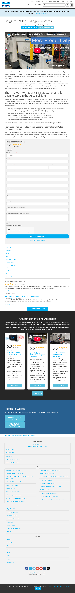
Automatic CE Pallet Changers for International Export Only (19, 477)
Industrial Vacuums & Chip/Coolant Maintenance (54, 476)
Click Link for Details (41, 13)
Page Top (43, 573)
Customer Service (11, 259)
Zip (7, 195)
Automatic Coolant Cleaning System (50, 486)
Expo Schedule (10, 262)
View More (37, 393)
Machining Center (11, 265)
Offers (9, 549)
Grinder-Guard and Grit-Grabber (49, 496)
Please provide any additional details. (18, 213)
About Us (37, 1)
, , (37, 445)
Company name (10, 171)
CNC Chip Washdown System (48, 490)
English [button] (31, 1)
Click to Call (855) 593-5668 (14, 425)
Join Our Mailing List (13, 223)
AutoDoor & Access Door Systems (50, 470)
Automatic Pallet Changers (13, 470)
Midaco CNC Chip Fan (46, 480)
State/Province (10, 189)
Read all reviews (9, 291)
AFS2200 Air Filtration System (48, 493)
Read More (14, 385)
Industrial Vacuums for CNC (48, 483)
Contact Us (9, 276)
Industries (9, 268)
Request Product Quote (29, 27)
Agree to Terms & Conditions (15, 225)
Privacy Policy (32, 573)
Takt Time (10, 532)
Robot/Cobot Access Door (47, 473)
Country (8, 201)
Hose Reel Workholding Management (16, 498)
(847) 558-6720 (10, 453)
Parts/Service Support (46, 27)
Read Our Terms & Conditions (37, 240)
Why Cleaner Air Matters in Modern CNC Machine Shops (22, 296)
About (9, 539)
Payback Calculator (12, 512)
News (67, 1)
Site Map (39, 573)
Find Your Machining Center (52, 1)
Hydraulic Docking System (13, 491)
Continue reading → (10, 304)
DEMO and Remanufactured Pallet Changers (53, 499)
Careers (8, 274)
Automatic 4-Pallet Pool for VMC (15, 473)
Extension (51, 165)
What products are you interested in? (16, 207)
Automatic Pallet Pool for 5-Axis (15, 482)
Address (8, 177)
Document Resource (13, 518)
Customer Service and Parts (14, 459)
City (7, 183)
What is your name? (11, 152)
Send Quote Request (37, 236)
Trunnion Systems (11, 488)
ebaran (13, 298)
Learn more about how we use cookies (58, 586)
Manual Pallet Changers (12, 485)
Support (72, 1)
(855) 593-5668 (10, 449)
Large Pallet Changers (13, 528)
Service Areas (10, 271)
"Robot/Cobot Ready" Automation (15, 501)
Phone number (10, 165)
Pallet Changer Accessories (13, 495)
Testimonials (10, 562)
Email (8, 158)
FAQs (42, 1)
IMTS (8, 555)
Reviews (62, 1)
